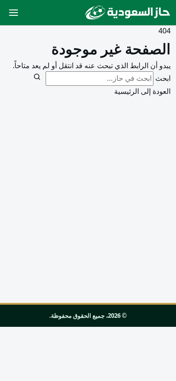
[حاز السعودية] (128, 12)
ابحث (163, 78)
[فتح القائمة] (13, 13)
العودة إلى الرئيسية (142, 91)
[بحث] (37, 76)
